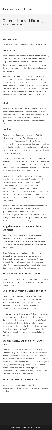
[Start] (3, 24)
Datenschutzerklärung (14, 24)
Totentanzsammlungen (18, 9)
